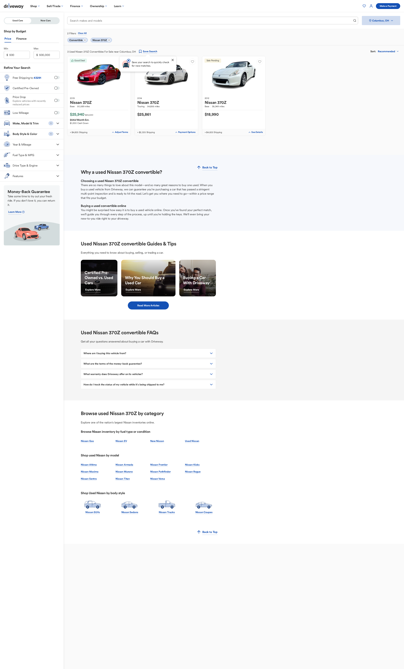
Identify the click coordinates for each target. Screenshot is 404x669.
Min (6, 48)
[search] (354, 20)
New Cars (46, 20)
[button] (31, 123)
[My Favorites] (364, 6)
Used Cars (17, 20)
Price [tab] (7, 38)
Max (36, 48)
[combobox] (210, 20)
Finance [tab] (21, 38)
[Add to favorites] (192, 62)
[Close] (172, 60)
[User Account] (371, 6)
